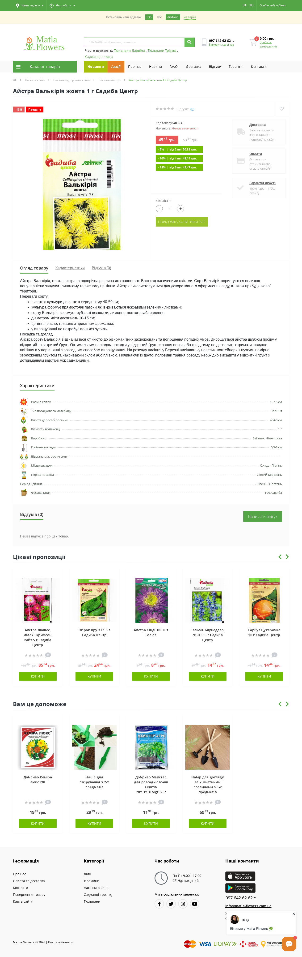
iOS (149, 17)
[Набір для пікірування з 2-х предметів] (94, 747)
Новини (155, 66)
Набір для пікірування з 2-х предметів (94, 782)
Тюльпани (92, 901)
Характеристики (70, 267)
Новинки (96, 66)
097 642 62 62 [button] (239, 898)
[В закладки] (57, 574)
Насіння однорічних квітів (71, 80)
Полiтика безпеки (60, 942)
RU (251, 5)
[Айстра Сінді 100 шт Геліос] (151, 600)
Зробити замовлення (268, 44)
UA (245, 5)
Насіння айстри (109, 80)
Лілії (87, 874)
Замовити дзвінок (221, 45)
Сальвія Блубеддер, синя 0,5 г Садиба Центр (207, 635)
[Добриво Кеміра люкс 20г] (37, 747)
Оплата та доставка (29, 881)
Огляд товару (34, 268)
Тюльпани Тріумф (162, 50)
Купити (38, 676)
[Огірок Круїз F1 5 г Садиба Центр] (94, 600)
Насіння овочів (96, 887)
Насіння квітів (35, 80)
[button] (29, 5)
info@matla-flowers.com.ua (248, 906)
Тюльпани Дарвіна (130, 50)
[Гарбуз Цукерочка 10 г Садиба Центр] (264, 600)
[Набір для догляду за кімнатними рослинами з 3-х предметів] (207, 747)
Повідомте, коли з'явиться (182, 221)
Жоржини (91, 881)
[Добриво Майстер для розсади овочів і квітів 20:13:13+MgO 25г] (151, 747)
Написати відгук (262, 516)
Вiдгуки (215, 66)
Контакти (259, 66)
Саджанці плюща (99, 56)
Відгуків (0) (101, 267)
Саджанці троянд (98, 894)
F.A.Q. (174, 66)
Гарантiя (236, 66)
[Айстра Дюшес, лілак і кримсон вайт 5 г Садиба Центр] (37, 600)
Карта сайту (23, 901)
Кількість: (163, 200)
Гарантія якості (262, 183)
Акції (116, 66)
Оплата (255, 153)
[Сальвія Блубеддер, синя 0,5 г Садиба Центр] (207, 600)
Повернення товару (29, 894)
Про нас (135, 66)
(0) (192, 109)
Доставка (193, 66)
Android (173, 17)
